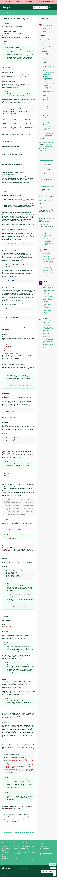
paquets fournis (9, 365)
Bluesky (33, 854)
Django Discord (26, 848)
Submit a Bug (17, 851)
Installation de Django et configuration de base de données (49, 134)
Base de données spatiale (48, 48)
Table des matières (44, 148)
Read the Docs (46, 221)
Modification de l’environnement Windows (47, 128)
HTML (50, 218)
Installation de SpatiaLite (9, 159)
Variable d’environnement (48, 78)
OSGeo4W (46, 124)
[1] (8, 217)
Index (40, 186)
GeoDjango (25, 203)
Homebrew (4, 424)
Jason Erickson (16, 821)
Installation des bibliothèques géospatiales (13, 148)
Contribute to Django (18, 848)
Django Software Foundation (13, 872)
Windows (45, 113)
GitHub (33, 846)
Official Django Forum (44, 200)
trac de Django (16, 205)
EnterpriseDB (13, 635)
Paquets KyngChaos (48, 104)
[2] (11, 717)
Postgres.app (5, 396)
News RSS (34, 859)
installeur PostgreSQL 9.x (28, 634)
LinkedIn (33, 857)
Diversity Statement (6, 860)
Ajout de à (48, 66)
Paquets (47, 164)
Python (46, 97)
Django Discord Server (44, 195)
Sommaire (41, 188)
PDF (53, 218)
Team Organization (6, 852)
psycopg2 (48, 106)
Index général (43, 150)
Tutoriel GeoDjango (7, 832)
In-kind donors (24, 868)
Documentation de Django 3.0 (46, 160)
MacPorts (4, 561)
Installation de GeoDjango (45, 39)
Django (6, 7)
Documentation (9, 12)
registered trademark (37, 872)
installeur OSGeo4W (7, 725)
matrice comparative (13, 133)
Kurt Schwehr (5, 547)
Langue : (53, 867)
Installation (44, 51)
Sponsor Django (43, 846)
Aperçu (43, 42)
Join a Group (16, 846)
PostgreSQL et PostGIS (10, 490)
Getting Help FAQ (26, 846)
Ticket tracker (42, 207)
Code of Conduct (6, 858)
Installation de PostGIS (9, 156)
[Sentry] (40, 235)
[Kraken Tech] (40, 284)
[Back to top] (54, 874)
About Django (5, 846)
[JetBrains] (40, 252)
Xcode (7, 430)
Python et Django (47, 46)
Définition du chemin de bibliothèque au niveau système (49, 83)
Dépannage (44, 70)
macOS (44, 95)
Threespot (40, 869)
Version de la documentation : (48, 871)
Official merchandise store (46, 851)
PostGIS (46, 119)
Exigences (44, 44)
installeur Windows (22, 714)
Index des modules (46, 186)
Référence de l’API (45, 162)
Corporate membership (45, 848)
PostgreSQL (47, 117)
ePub (40, 220)
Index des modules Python (46, 153)
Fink (18, 549)
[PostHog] (40, 320)
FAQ (40, 178)
